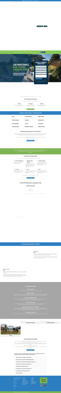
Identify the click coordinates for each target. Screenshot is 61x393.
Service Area (24, 384)
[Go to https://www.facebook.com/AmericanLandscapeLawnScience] (44, 392)
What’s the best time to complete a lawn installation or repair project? (25, 361)
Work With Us (15, 386)
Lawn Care (23, 379)
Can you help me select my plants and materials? (22, 370)
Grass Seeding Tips (24, 383)
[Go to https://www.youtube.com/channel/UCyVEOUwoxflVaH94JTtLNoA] (45, 392)
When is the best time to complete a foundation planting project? (25, 359)
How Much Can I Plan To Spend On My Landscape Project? (23, 364)
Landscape (32, 379)
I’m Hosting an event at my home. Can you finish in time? (23, 368)
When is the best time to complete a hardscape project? (23, 357)
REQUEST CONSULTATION (39, 78)
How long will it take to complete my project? (22, 366)
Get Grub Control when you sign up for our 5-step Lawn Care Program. (30, 0)
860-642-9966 (15, 383)
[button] (30, 357)
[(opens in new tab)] (43, 385)
